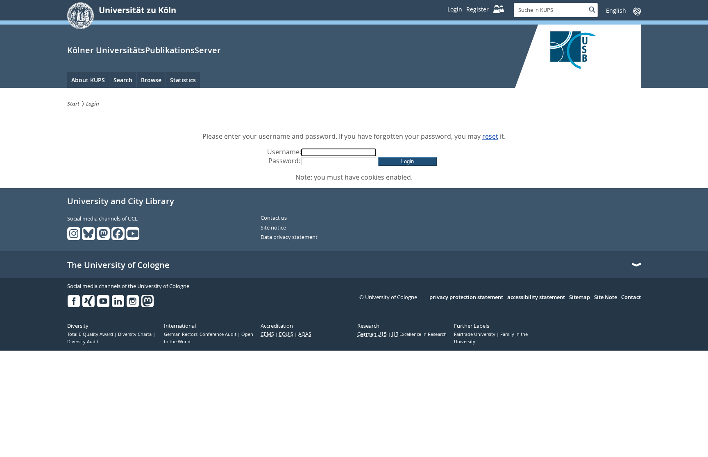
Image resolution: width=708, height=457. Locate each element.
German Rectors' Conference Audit (201, 334)
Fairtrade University (475, 334)
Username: (284, 151)
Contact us (274, 218)
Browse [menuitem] (151, 80)
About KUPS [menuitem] (88, 80)
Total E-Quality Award (90, 334)
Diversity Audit (82, 341)
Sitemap (579, 297)
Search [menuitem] (122, 80)
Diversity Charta (135, 334)
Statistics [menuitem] (183, 80)
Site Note (605, 297)
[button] (407, 161)
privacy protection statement (466, 297)
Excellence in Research (419, 334)
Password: (284, 160)
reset (490, 136)
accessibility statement (536, 297)
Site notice (273, 228)
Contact (631, 297)
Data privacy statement (289, 237)
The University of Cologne (118, 265)
